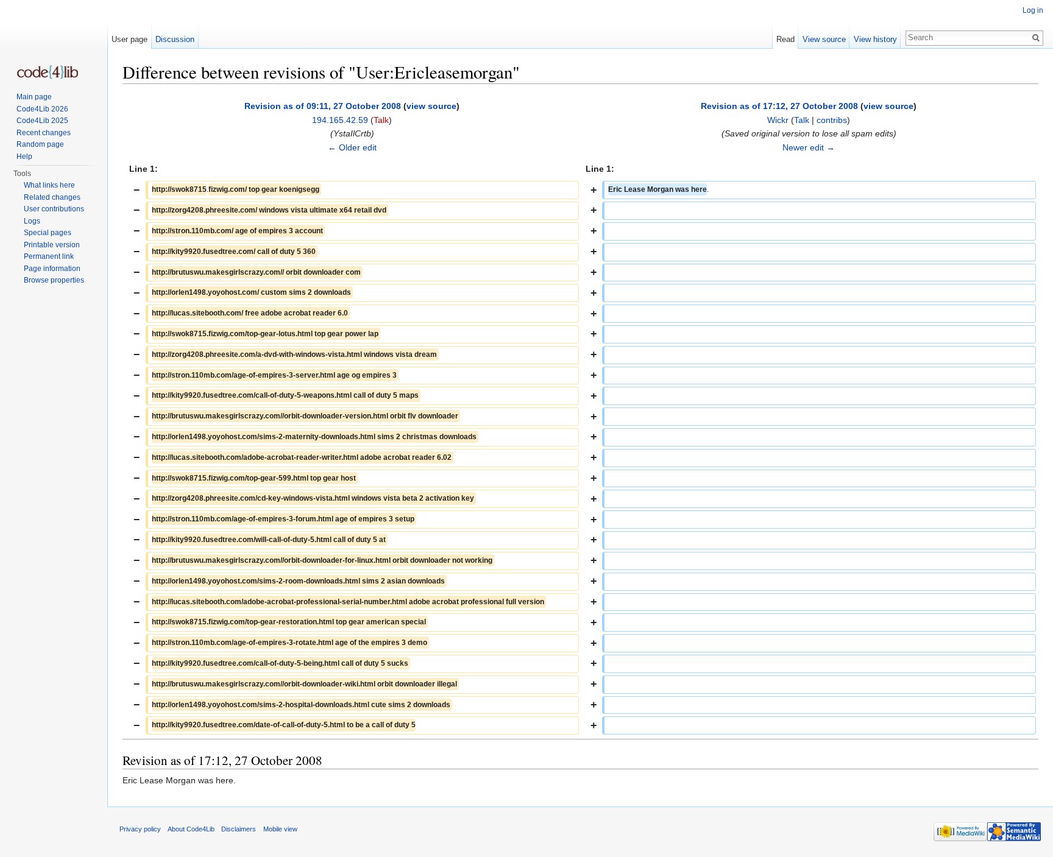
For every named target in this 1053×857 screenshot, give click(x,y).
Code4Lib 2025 (42, 120)
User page (129, 39)
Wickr (778, 120)
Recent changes (43, 133)
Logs (32, 221)
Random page (40, 144)
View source (824, 39)
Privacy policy (140, 829)
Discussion (174, 39)
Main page (34, 97)
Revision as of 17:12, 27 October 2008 (779, 106)
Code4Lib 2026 (42, 109)
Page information (52, 268)
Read (785, 39)
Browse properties (54, 280)
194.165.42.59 (340, 120)
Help (24, 156)
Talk (381, 120)
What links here (49, 185)
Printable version (52, 245)
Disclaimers (238, 829)
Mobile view (280, 829)
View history (875, 39)
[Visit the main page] (47, 72)
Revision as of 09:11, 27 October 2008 (322, 106)
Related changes (52, 197)
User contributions (54, 209)
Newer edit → (808, 147)
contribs (832, 120)
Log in (1033, 10)
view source (431, 106)
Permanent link (49, 256)
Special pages (47, 232)
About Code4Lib (191, 829)
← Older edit (352, 147)
